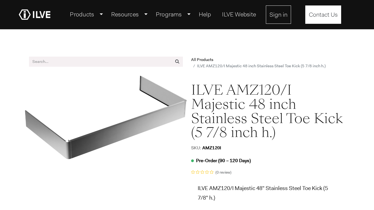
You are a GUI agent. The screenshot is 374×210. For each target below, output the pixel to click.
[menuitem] (85, 14)
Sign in (278, 15)
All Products (202, 59)
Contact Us (323, 15)
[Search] (177, 62)
